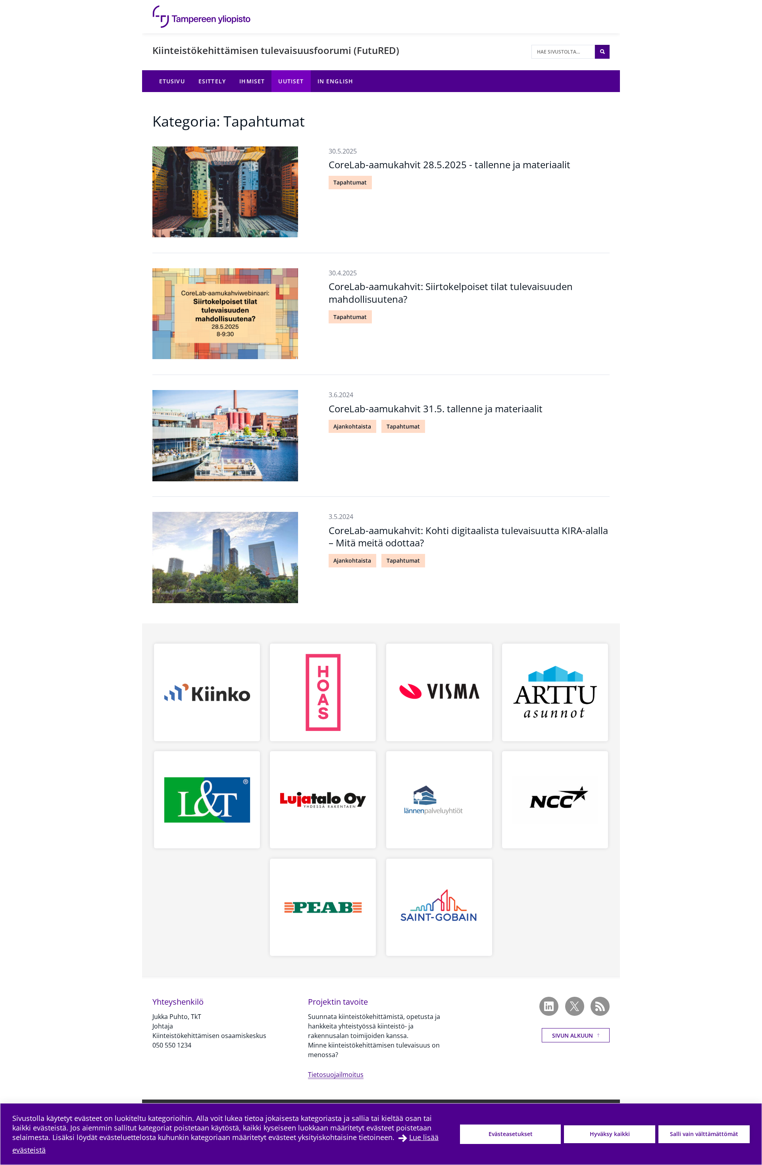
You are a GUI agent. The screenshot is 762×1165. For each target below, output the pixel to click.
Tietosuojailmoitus (336, 1074)
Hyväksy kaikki (610, 1134)
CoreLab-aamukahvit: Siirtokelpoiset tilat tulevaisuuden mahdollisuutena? (451, 292)
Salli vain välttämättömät (704, 1134)
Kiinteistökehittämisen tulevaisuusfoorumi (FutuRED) (275, 50)
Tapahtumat (350, 182)
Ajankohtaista (352, 426)
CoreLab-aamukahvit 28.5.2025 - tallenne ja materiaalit (449, 164)
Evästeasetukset (511, 1134)
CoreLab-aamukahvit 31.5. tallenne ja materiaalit (436, 408)
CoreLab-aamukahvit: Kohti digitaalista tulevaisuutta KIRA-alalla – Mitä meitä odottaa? (468, 536)
